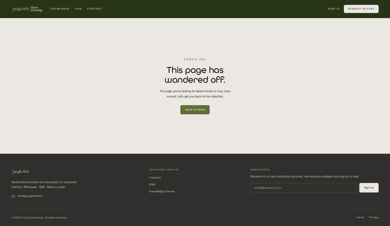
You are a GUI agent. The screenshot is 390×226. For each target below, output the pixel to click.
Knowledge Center (162, 191)
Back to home (195, 109)
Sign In (334, 9)
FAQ (78, 9)
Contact (94, 9)
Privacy (374, 217)
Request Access (361, 9)
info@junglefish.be (29, 196)
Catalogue (60, 9)
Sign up (369, 187)
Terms (360, 217)
